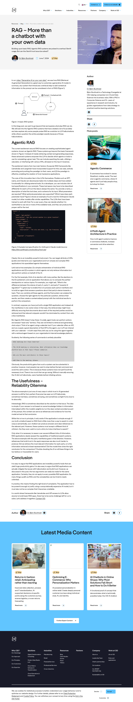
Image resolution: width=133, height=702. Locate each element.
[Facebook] (94, 124)
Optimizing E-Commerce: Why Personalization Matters (65, 579)
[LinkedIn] (89, 112)
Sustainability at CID (98, 675)
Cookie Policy (29, 696)
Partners (94, 10)
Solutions (58, 10)
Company (102, 10)
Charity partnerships (98, 662)
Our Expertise (16, 667)
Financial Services (49, 662)
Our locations (96, 665)
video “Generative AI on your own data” (31, 80)
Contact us (94, 4)
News (61, 660)
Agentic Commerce (101, 168)
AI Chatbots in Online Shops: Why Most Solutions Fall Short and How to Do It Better (103, 581)
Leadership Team (97, 658)
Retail (45, 658)
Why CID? (46, 10)
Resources (82, 10)
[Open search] (79, 5)
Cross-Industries (49, 669)
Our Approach (16, 656)
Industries (69, 10)
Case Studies (64, 656)
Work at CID (115, 10)
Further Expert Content (65, 621)
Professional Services (50, 665)
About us (95, 654)
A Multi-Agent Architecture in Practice (103, 232)
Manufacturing (48, 654)
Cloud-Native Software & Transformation (32, 668)
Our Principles (16, 660)
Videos (62, 663)
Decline (96, 691)
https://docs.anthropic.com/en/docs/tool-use (29, 250)
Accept (109, 691)
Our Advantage (16, 653)
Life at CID (111, 654)
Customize (102, 698)
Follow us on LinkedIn (111, 4)
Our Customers (16, 664)
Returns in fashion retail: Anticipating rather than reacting (26, 579)
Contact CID (40, 498)
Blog (22, 24)
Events (62, 658)
